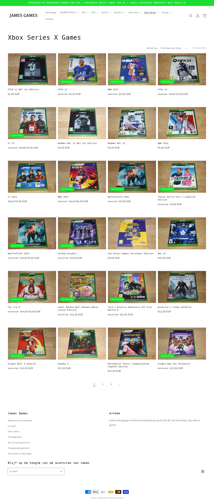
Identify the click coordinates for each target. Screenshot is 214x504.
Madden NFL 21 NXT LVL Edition (77, 143)
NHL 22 (162, 253)
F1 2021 (12, 197)
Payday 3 (63, 364)
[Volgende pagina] (119, 384)
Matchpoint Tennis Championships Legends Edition (129, 365)
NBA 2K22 (163, 143)
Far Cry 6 (14, 307)
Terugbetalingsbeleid (18, 448)
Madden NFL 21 (116, 143)
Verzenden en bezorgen (20, 453)
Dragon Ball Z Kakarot (22, 364)
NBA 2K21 (113, 89)
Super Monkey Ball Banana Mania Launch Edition (78, 308)
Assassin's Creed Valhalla (174, 307)
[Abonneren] (60, 471)
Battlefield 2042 (118, 197)
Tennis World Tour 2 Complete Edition (177, 198)
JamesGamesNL (102, 498)
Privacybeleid (14, 436)
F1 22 (11, 143)
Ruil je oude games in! (19, 442)
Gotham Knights (67, 253)
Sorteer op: (151, 48)
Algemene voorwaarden (20, 420)
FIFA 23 (162, 89)
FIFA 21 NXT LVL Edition (23, 89)
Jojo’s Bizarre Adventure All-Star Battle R (130, 308)
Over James (14, 431)
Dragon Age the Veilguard (174, 364)
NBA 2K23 (63, 197)
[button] (190, 15)
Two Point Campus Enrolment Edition (131, 253)
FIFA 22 (62, 89)
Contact (12, 425)
